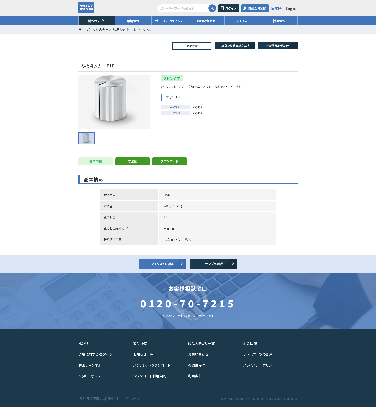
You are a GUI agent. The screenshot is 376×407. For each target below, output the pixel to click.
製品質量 (191, 46)
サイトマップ (131, 398)
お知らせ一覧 (143, 354)
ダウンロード (169, 161)
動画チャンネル (89, 365)
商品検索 (140, 343)
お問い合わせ (206, 20)
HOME (83, 343)
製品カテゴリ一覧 (201, 343)
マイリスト (243, 20)
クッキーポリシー (91, 375)
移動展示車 (197, 365)
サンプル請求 (214, 263)
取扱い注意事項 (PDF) (235, 46)
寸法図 (132, 161)
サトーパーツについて (169, 20)
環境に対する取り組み (95, 354)
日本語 (276, 8)
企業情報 (250, 343)
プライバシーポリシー (259, 365)
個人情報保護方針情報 (96, 398)
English (292, 8)
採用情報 (279, 20)
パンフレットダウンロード (151, 365)
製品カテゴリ (97, 20)
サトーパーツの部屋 (258, 354)
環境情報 (133, 20)
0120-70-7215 (188, 303)
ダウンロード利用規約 (149, 375)
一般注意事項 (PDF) (278, 46)
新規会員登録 (257, 8)
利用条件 (195, 375)
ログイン (230, 8)
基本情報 (95, 161)
